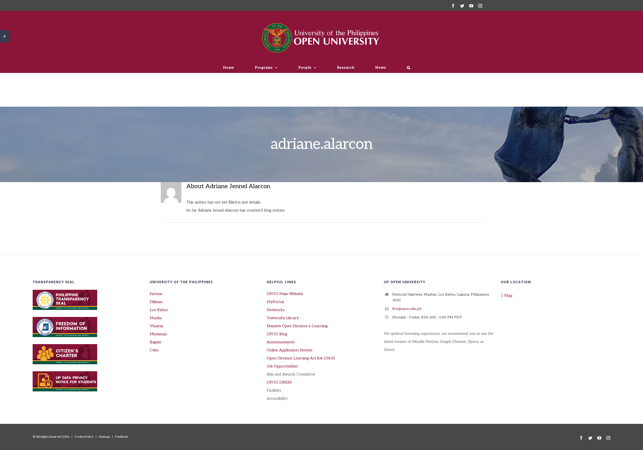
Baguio (156, 342)
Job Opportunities (282, 366)
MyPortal (275, 302)
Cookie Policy (84, 437)
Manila (156, 318)
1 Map (506, 295)
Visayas (156, 326)
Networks (276, 310)
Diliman (156, 302)
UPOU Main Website (285, 294)
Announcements (281, 342)
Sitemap (104, 437)
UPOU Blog (277, 334)
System (156, 294)
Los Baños (159, 310)
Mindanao (158, 334)
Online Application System (289, 350)
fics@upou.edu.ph (406, 309)
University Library (283, 318)
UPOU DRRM (279, 382)
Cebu (154, 350)
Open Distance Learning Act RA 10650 (301, 358)
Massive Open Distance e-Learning (297, 326)
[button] (408, 68)
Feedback (121, 437)
